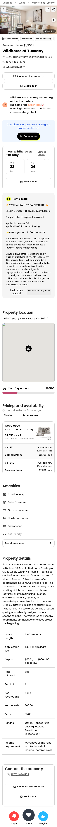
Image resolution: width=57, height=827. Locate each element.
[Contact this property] (28, 815)
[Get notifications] (47, 9)
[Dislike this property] (14, 816)
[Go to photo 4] (31, 32)
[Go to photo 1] (25, 32)
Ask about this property (30, 76)
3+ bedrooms (30, 415)
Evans (22, 2)
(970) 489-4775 (16, 62)
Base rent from (13, 454)
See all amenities (14, 543)
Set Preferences (28, 136)
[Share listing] (53, 9)
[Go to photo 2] (27, 32)
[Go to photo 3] (29, 32)
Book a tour (30, 85)
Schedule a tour (33, 108)
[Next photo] (50, 20)
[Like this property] (43, 816)
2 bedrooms (10, 415)
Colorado (7, 2)
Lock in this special (16, 292)
